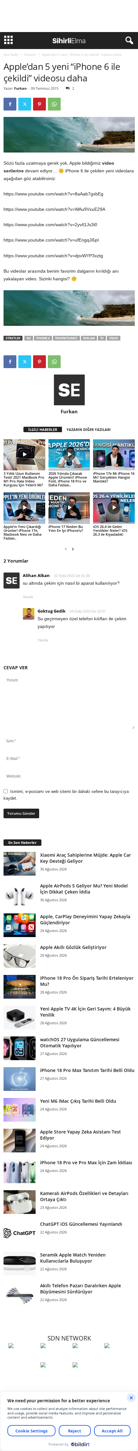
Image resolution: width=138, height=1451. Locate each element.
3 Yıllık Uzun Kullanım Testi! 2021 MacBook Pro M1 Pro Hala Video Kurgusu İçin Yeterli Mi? (24, 479)
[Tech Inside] (118, 1357)
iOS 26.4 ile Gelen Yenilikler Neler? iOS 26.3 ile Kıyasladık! (110, 530)
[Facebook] (10, 104)
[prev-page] (66, 549)
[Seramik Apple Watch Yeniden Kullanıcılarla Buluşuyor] (20, 1264)
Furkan (20, 88)
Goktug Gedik (51, 611)
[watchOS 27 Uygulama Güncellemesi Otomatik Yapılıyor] (20, 1048)
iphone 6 (43, 338)
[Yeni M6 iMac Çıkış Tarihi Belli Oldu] (20, 1110)
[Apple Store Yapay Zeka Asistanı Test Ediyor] (20, 1141)
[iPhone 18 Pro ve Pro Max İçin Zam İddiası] (20, 1171)
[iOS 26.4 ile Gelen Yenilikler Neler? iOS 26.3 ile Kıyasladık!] (114, 508)
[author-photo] (69, 390)
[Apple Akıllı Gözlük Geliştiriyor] (20, 956)
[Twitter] (24, 104)
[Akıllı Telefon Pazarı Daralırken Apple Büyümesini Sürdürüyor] (20, 1294)
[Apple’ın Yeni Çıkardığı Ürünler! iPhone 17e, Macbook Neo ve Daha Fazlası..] (24, 508)
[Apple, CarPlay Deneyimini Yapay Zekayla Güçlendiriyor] (20, 925)
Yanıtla (28, 597)
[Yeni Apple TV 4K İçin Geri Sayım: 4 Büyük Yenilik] (20, 1018)
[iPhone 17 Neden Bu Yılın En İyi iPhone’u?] (69, 508)
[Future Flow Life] (87, 1376)
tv (102, 338)
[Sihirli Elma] (54, 1357)
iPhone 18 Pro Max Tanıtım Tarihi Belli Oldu (87, 1070)
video (113, 338)
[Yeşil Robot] (87, 1357)
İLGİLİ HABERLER (42, 429)
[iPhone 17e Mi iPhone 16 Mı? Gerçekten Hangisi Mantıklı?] (114, 454)
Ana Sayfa (11, 54)
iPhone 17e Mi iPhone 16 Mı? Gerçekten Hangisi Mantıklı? (113, 477)
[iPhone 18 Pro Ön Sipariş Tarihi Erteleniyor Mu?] (20, 987)
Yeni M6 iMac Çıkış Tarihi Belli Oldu (78, 1101)
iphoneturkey (66, 338)
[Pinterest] (39, 104)
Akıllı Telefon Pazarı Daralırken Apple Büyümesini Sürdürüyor (80, 1288)
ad (29, 338)
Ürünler (30, 54)
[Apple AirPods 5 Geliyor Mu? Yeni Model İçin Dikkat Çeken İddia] (20, 895)
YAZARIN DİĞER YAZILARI (88, 429)
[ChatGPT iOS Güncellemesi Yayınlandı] (20, 1233)
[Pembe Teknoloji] (54, 1376)
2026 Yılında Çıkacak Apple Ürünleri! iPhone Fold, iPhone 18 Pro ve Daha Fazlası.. (67, 479)
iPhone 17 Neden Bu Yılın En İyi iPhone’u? (65, 528)
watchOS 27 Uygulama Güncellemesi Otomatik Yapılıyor (79, 1042)
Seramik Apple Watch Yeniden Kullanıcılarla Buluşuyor (73, 1258)
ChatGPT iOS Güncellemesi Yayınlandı (81, 1224)
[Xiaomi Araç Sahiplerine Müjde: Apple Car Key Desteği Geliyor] (20, 864)
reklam (89, 338)
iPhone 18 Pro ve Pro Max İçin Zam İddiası (86, 1162)
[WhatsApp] (54, 104)
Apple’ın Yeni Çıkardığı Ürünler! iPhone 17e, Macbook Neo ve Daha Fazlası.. (22, 532)
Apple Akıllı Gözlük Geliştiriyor (73, 947)
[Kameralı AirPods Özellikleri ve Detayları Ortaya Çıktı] (20, 1202)
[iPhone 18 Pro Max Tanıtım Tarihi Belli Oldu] (20, 1079)
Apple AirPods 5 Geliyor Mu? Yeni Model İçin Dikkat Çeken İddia (84, 889)
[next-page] (73, 549)
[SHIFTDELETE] (22, 1357)
